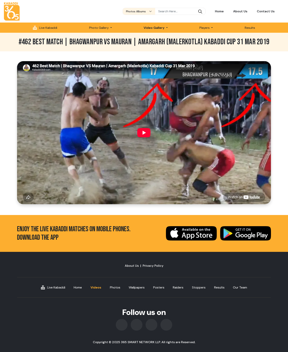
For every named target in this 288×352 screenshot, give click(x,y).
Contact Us (266, 11)
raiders (178, 287)
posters (158, 287)
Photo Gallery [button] (99, 28)
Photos (115, 287)
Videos (96, 287)
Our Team (240, 287)
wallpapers (137, 287)
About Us (240, 11)
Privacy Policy (153, 266)
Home (219, 11)
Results (250, 28)
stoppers (199, 287)
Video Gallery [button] (154, 28)
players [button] (204, 28)
